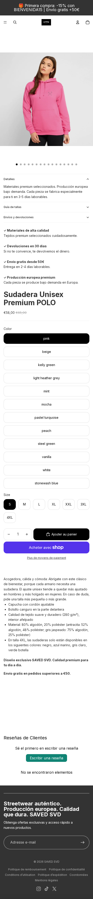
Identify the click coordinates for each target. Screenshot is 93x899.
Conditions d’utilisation (20, 875)
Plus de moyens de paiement (46, 558)
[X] (54, 889)
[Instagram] (38, 889)
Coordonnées (79, 875)
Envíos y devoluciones (19, 217)
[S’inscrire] (82, 842)
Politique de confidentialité (67, 869)
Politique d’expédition (52, 875)
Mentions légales (46, 880)
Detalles (9, 179)
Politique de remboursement (27, 869)
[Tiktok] (46, 889)
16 (76, 164)
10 (52, 164)
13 (64, 164)
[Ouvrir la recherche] (15, 22)
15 (72, 164)
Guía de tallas (12, 207)
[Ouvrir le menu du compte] (78, 22)
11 (56, 164)
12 (60, 164)
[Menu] (5, 22)
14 (68, 164)
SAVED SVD (51, 861)
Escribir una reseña (46, 758)
